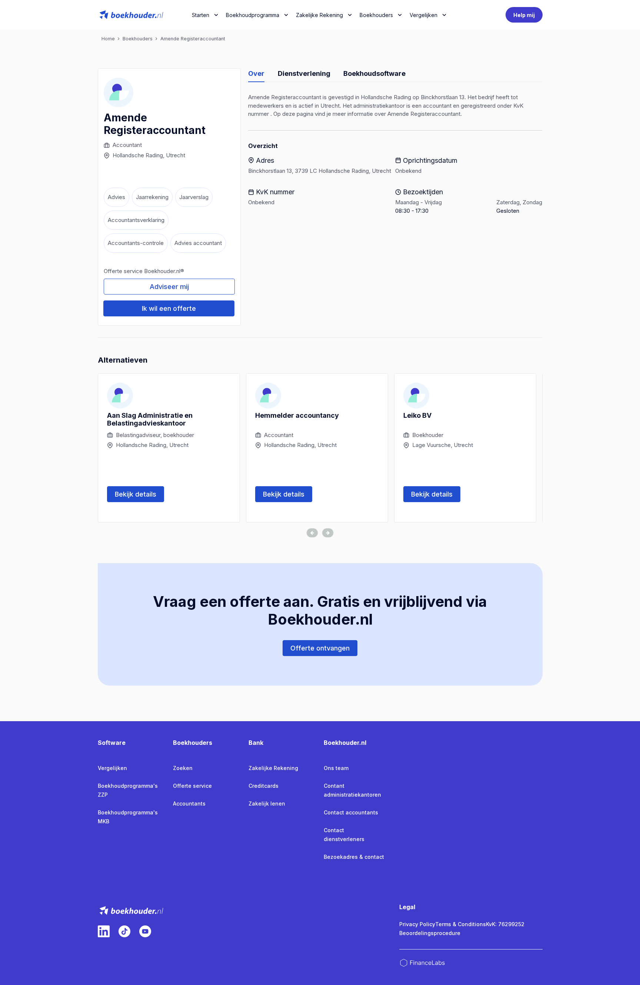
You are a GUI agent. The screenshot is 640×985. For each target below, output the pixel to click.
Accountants (189, 803)
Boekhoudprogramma (252, 15)
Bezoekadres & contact (354, 857)
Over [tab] (256, 73)
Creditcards (264, 786)
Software (112, 742)
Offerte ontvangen (320, 648)
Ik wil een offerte (169, 308)
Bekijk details (135, 494)
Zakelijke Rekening (319, 15)
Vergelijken (112, 768)
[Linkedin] (104, 931)
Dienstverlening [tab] (304, 73)
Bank (256, 742)
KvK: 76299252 (505, 924)
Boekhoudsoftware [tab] (374, 73)
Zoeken (183, 768)
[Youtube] (145, 931)
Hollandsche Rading (138, 155)
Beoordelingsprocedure (429, 933)
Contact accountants (351, 812)
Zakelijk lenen (267, 803)
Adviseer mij (169, 286)
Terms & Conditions (460, 924)
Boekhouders (376, 15)
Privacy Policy (417, 924)
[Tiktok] (124, 931)
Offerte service (192, 786)
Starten (200, 15)
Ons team (336, 768)
